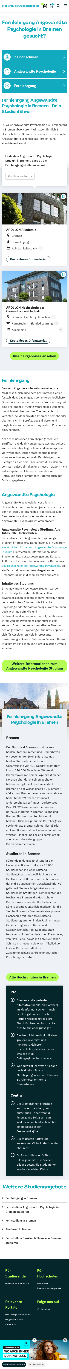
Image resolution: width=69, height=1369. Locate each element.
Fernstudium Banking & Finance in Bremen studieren (33, 1240)
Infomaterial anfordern (14, 1364)
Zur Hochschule (36, 1364)
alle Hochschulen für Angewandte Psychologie (31, 565)
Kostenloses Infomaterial (28, 259)
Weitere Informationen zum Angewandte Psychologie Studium (34, 666)
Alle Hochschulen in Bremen (32, 977)
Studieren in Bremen (18, 1229)
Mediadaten (42, 1283)
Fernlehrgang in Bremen (21, 1198)
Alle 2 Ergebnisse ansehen (34, 356)
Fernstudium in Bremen (20, 1220)
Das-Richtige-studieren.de (18, 1314)
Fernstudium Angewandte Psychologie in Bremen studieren (32, 1209)
